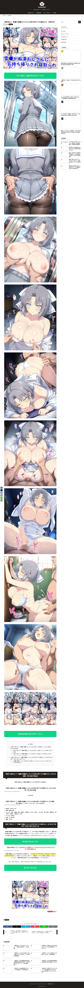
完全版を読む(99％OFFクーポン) (30, 734)
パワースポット (66, 34)
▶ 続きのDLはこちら (30, 841)
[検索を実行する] (79, 22)
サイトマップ (33, 983)
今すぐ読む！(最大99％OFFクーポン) (30, 75)
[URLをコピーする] (53, 926)
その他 (64, 31)
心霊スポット (65, 36)
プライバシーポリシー (42, 983)
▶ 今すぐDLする (30, 868)
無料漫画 (10, 24)
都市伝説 (64, 42)
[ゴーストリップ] (42, 5)
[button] (7, 926)
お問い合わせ (50, 983)
